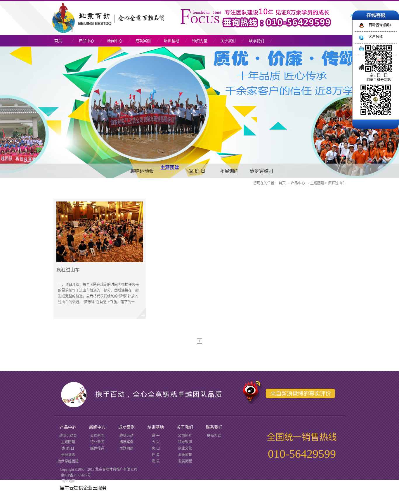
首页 (58, 40)
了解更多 (99, 259)
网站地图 (68, 481)
